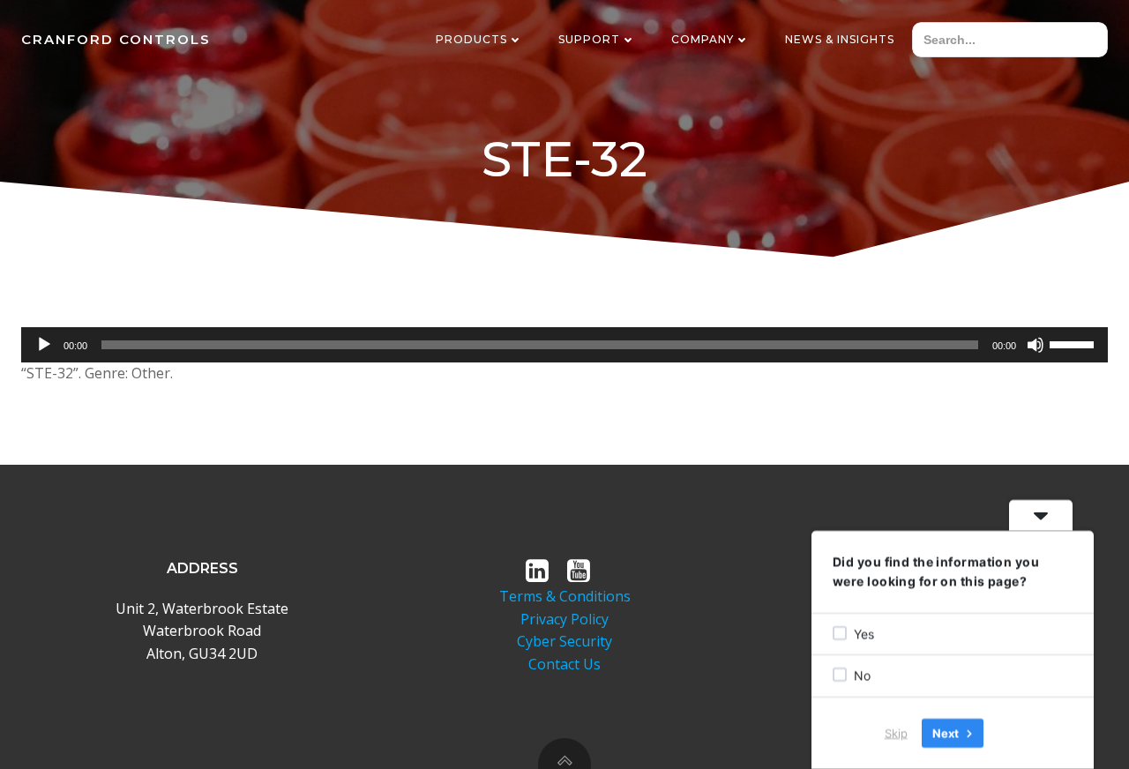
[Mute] (1035, 345)
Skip (896, 733)
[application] (564, 344)
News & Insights (839, 39)
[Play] (44, 345)
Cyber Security (564, 641)
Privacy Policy (564, 619)
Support (589, 39)
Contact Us (564, 664)
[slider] (1074, 343)
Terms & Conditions (565, 596)
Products (471, 39)
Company (702, 39)
